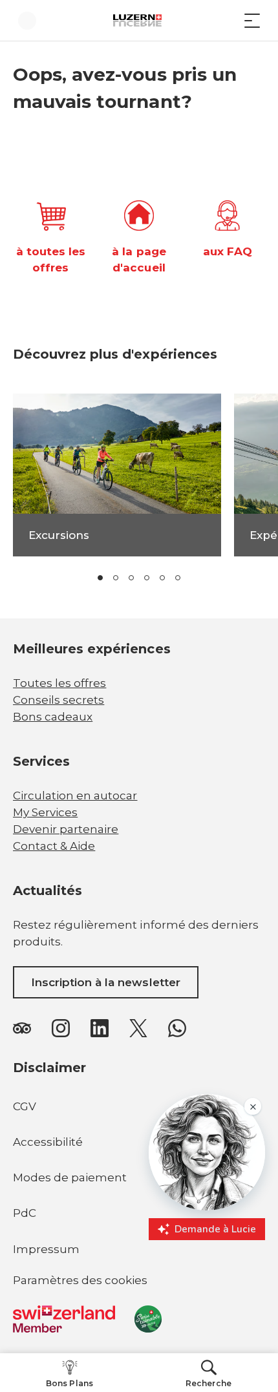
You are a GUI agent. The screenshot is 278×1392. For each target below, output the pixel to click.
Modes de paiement (70, 1177)
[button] (100, 577)
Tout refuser (139, 1347)
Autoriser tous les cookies (139, 1319)
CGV (24, 1106)
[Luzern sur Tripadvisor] (22, 1028)
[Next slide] (222, 577)
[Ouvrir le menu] (252, 20)
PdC (24, 1213)
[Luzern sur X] (138, 1028)
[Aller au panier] (226, 20)
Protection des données (181, 1293)
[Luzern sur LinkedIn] (100, 1028)
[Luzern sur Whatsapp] (177, 1028)
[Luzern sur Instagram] (61, 1028)
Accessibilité (48, 1141)
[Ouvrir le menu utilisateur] (27, 20)
